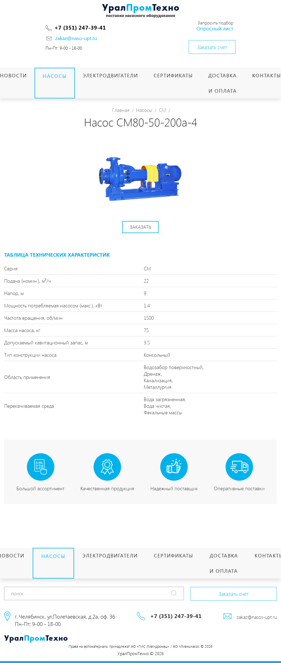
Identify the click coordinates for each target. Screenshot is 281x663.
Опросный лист (214, 28)
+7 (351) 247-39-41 (80, 27)
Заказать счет (212, 46)
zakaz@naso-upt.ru (76, 38)
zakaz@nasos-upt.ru (257, 617)
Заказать (140, 227)
